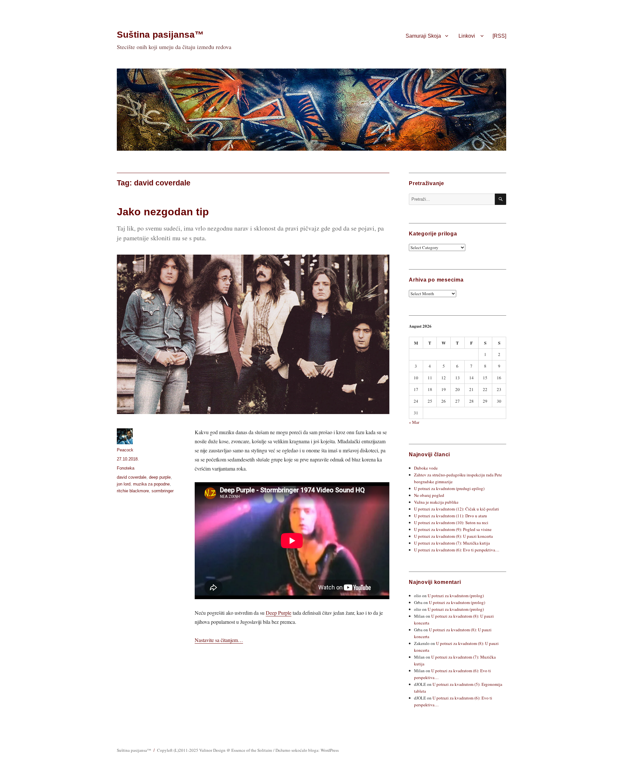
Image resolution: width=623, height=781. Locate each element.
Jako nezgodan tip (163, 212)
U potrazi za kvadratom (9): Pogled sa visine (453, 529)
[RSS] (499, 36)
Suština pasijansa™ (160, 35)
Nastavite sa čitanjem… (219, 639)
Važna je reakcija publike (436, 502)
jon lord (123, 484)
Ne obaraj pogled (429, 495)
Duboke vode (426, 468)
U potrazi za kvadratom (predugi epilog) (449, 488)
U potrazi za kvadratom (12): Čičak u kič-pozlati (456, 509)
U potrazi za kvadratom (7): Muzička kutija (452, 543)
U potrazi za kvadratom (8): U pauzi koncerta (453, 536)
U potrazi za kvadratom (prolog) (456, 595)
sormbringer (163, 490)
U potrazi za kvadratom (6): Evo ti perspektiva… (456, 550)
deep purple (160, 477)
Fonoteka (125, 468)
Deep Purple (278, 612)
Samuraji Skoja (423, 36)
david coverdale (131, 477)
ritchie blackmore (133, 490)
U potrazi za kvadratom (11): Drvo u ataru (450, 516)
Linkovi (466, 36)
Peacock (125, 449)
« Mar (414, 422)
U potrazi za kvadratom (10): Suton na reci (451, 522)
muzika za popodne (151, 484)
